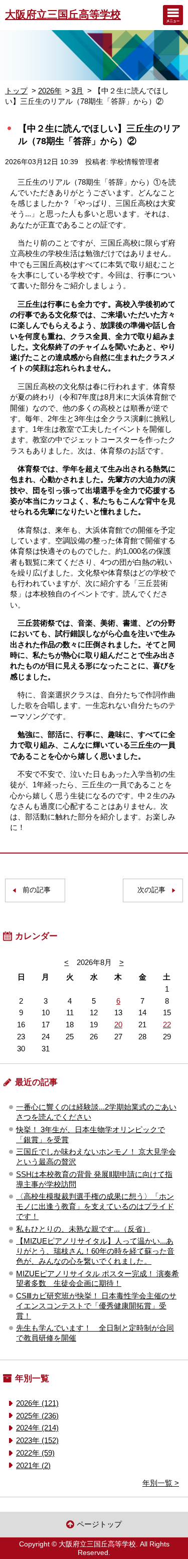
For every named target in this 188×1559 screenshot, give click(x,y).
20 (118, 1024)
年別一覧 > (160, 1483)
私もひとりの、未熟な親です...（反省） (83, 1229)
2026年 (50, 90)
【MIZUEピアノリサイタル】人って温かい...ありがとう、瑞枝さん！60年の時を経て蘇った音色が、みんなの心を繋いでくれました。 (95, 1251)
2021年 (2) (33, 1465)
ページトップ (99, 1524)
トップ (16, 90)
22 (167, 1024)
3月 (77, 90)
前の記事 (37, 890)
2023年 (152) (37, 1440)
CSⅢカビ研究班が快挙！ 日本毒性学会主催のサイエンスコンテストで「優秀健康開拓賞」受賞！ (96, 1305)
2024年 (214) (37, 1427)
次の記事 (151, 890)
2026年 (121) (37, 1403)
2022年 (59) (35, 1453)
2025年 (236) (37, 1415)
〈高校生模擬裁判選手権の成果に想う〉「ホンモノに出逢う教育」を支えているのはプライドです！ (95, 1206)
